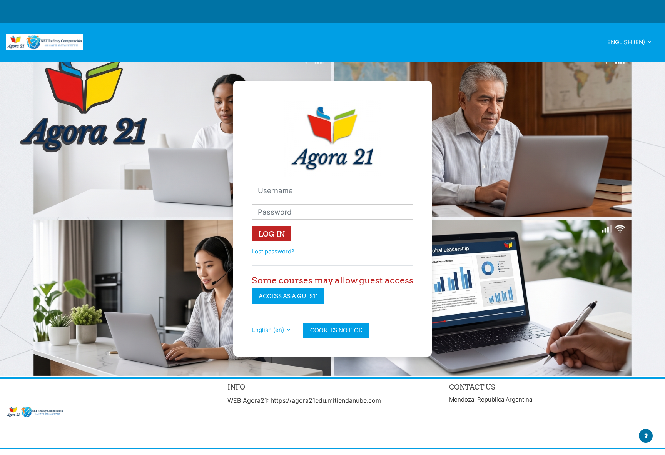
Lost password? (273, 251)
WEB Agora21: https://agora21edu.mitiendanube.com (304, 400)
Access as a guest (288, 296)
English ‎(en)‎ (627, 42)
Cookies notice (336, 330)
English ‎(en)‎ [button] (269, 329)
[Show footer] (646, 436)
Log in (271, 233)
